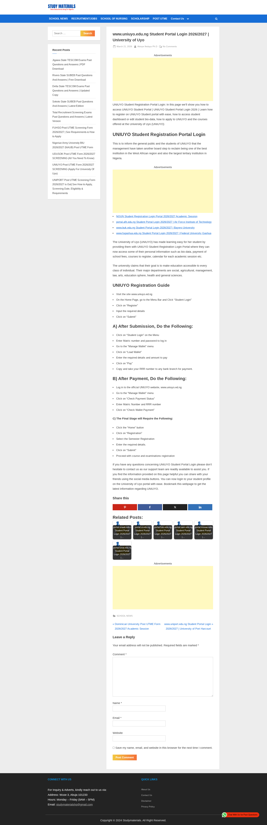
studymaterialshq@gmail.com (74, 804)
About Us (145, 789)
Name (117, 703)
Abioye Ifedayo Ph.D (147, 46)
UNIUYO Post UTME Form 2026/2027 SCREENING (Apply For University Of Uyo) (73, 169)
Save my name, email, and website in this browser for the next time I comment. (163, 747)
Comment (120, 654)
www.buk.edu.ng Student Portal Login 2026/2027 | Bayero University (155, 227)
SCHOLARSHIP (140, 18)
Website (118, 732)
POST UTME (160, 18)
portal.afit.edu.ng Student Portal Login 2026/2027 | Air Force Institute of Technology (164, 221)
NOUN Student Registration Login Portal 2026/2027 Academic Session (156, 216)
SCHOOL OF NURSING (114, 18)
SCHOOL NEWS (58, 18)
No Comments (170, 46)
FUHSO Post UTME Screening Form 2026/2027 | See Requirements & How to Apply (73, 132)
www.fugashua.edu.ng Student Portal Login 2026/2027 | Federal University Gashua (163, 233)
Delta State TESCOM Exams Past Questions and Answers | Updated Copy (71, 90)
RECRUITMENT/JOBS (84, 18)
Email (117, 717)
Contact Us (177, 18)
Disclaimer (146, 801)
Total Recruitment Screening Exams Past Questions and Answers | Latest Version (72, 117)
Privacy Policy (148, 806)
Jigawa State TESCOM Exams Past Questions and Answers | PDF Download (72, 64)
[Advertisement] (163, 79)
